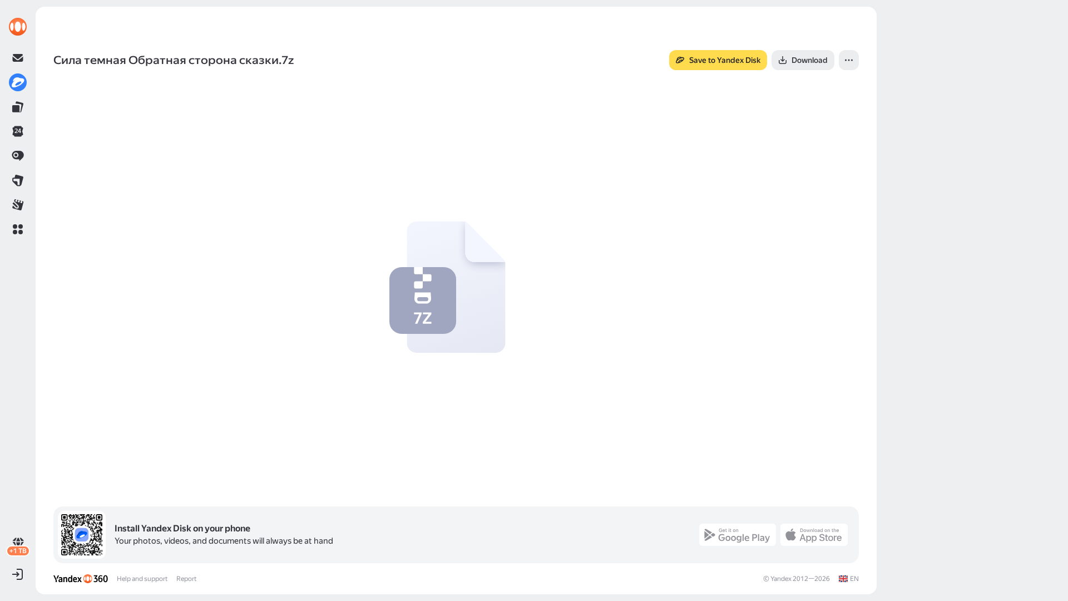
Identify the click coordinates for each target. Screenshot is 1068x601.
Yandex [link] (781, 579)
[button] (18, 229)
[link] (18, 27)
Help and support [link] (142, 579)
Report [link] (186, 579)
